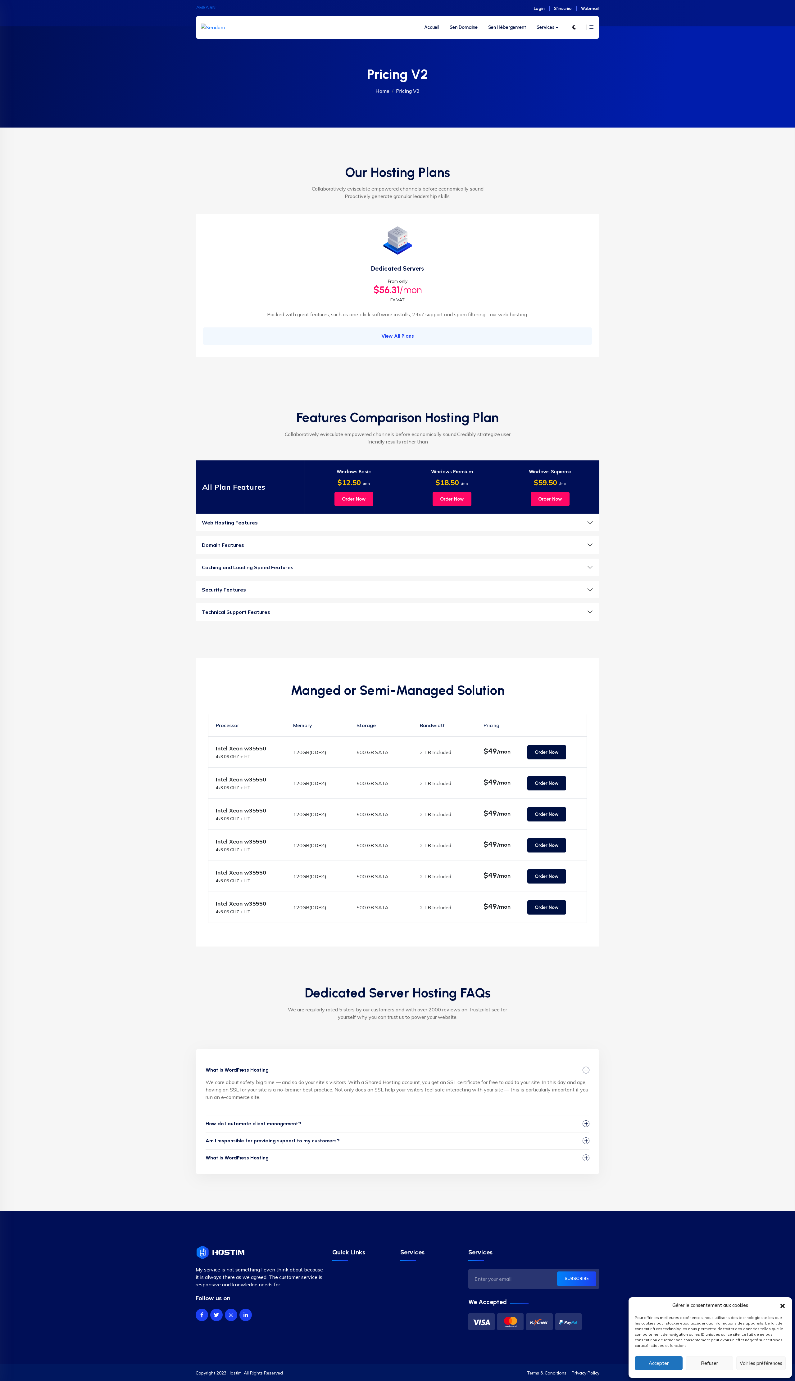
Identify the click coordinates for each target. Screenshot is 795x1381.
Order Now (354, 499)
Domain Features (223, 545)
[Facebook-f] (202, 1315)
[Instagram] (231, 1315)
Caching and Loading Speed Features (247, 567)
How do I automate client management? (253, 1124)
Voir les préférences (761, 1363)
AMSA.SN (206, 7)
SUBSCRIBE (577, 1278)
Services (545, 27)
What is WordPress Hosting (237, 1070)
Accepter (659, 1363)
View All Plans (397, 336)
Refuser (709, 1363)
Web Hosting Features (230, 523)
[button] (782, 1305)
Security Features (224, 590)
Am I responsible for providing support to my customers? (273, 1141)
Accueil (431, 27)
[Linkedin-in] (245, 1315)
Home (382, 91)
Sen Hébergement (507, 27)
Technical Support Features (236, 612)
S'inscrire (563, 8)
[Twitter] (216, 1315)
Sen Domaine (464, 27)
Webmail (590, 8)
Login (539, 8)
